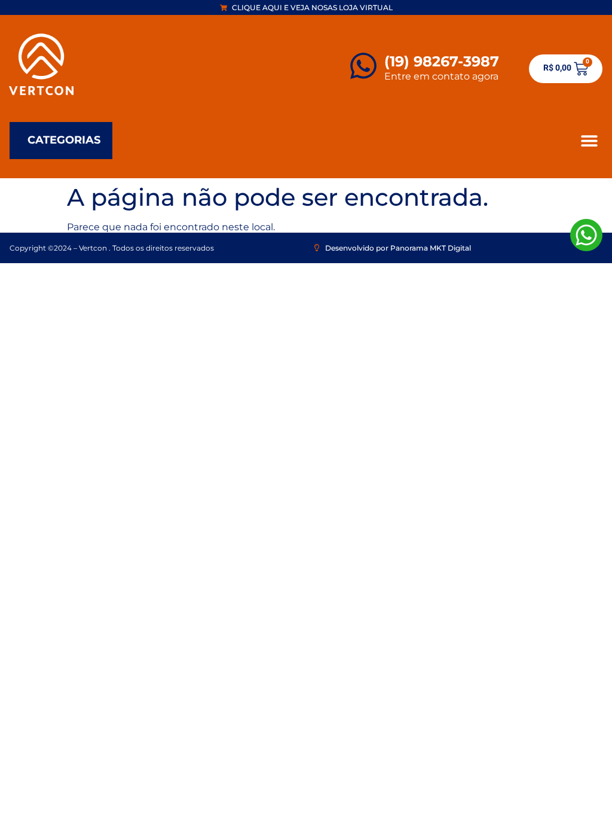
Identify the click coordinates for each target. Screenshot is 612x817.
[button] (589, 140)
